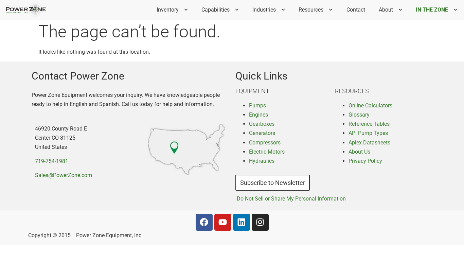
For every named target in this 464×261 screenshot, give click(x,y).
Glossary (359, 114)
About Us (359, 152)
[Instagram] (260, 222)
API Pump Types (368, 133)
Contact (355, 9)
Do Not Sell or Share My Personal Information (291, 198)
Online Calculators (370, 105)
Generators (262, 133)
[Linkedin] (241, 222)
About (386, 9)
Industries (264, 9)
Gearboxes (261, 124)
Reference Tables (369, 124)
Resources (311, 9)
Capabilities (215, 9)
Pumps (257, 105)
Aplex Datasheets (369, 142)
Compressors (265, 142)
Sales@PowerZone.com (63, 175)
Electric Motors (267, 152)
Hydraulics (261, 161)
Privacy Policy (365, 161)
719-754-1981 (51, 161)
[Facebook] (204, 222)
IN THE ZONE (432, 9)
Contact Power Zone (78, 76)
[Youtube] (222, 222)
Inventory (168, 9)
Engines (258, 114)
